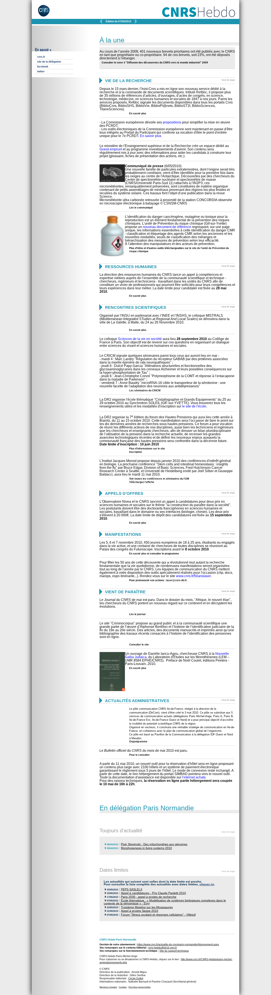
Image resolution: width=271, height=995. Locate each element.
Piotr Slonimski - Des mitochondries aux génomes (154, 844)
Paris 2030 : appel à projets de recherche (148, 896)
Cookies (123, 987)
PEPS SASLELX (131, 889)
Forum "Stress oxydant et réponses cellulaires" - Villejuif (158, 914)
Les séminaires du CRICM (144, 390)
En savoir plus (137, 113)
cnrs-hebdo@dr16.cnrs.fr (162, 947)
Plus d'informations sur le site (147, 448)
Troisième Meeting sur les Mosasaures (147, 907)
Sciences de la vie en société (140, 339)
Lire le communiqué (141, 207)
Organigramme (138, 741)
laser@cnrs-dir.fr (176, 580)
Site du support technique (174, 950)
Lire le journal (137, 614)
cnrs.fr (41, 56)
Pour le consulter (139, 755)
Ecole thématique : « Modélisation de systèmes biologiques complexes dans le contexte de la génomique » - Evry (165, 902)
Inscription (135, 452)
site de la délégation (49, 61)
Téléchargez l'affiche (141, 482)
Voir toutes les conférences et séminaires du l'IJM (159, 478)
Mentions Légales (108, 987)
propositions (172, 122)
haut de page (228, 80)
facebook (42, 66)
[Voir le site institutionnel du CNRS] (47, 12)
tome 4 (121, 62)
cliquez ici (206, 884)
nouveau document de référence (167, 227)
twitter (41, 71)
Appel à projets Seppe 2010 (139, 910)
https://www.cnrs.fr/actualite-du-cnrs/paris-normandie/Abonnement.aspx (178, 944)
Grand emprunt (111, 149)
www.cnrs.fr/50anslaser (193, 576)
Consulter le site (139, 644)
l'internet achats (194, 777)
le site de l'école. (194, 406)
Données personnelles (140, 987)
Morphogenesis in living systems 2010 (146, 848)
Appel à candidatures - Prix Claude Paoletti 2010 (153, 893)
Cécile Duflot (135, 978)
